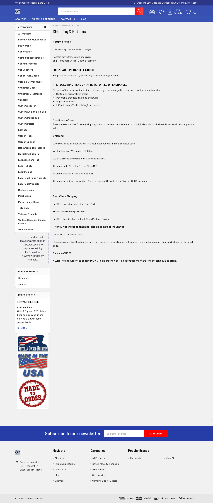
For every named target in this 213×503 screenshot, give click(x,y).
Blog (83, 19)
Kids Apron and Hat (28, 159)
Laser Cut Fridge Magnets (32, 177)
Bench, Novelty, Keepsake (32, 39)
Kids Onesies (25, 171)
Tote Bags (23, 207)
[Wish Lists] (162, 12)
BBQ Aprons (24, 45)
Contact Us (68, 19)
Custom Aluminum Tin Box (32, 111)
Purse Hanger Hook (28, 202)
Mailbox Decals (26, 189)
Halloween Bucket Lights (31, 147)
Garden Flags (25, 135)
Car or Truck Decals (28, 75)
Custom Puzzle (26, 123)
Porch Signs (24, 195)
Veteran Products (27, 214)
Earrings (22, 129)
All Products (24, 33)
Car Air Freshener (27, 63)
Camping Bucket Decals (31, 57)
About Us (20, 19)
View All (22, 284)
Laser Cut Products (28, 183)
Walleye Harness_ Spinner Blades (32, 221)
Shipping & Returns (43, 19)
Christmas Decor (27, 87)
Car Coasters (25, 69)
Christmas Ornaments (30, 93)
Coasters (23, 99)
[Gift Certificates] (152, 12)
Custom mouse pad (28, 117)
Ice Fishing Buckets (28, 153)
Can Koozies (25, 51)
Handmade (23, 278)
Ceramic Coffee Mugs (30, 81)
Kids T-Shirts (25, 165)
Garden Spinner (26, 141)
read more (22, 327)
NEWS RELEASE (28, 301)
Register (179, 12)
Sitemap (59, 480)
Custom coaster (27, 105)
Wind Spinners (26, 229)
